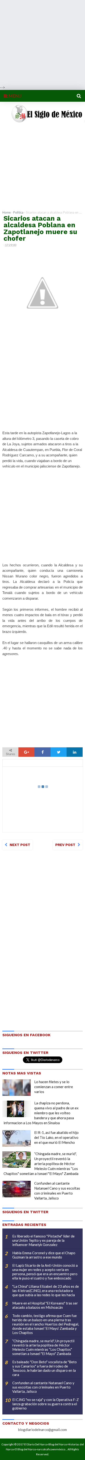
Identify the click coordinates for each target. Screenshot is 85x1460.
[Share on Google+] (26, 752)
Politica (18, 212)
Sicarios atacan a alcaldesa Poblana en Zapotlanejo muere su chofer (40, 228)
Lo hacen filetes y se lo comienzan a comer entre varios (53, 1087)
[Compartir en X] (59, 752)
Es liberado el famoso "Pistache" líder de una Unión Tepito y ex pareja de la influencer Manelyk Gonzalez (43, 1240)
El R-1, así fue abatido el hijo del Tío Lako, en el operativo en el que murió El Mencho (56, 1137)
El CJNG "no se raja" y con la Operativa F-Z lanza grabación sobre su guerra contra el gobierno (45, 1403)
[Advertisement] (42, 42)
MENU (14, 95)
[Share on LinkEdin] (75, 752)
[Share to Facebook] (42, 752)
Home (6, 212)
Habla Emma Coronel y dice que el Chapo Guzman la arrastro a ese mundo (43, 1255)
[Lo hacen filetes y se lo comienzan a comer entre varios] (16, 1087)
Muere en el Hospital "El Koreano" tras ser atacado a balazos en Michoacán (45, 1305)
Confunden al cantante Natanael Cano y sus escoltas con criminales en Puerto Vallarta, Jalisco (43, 1387)
